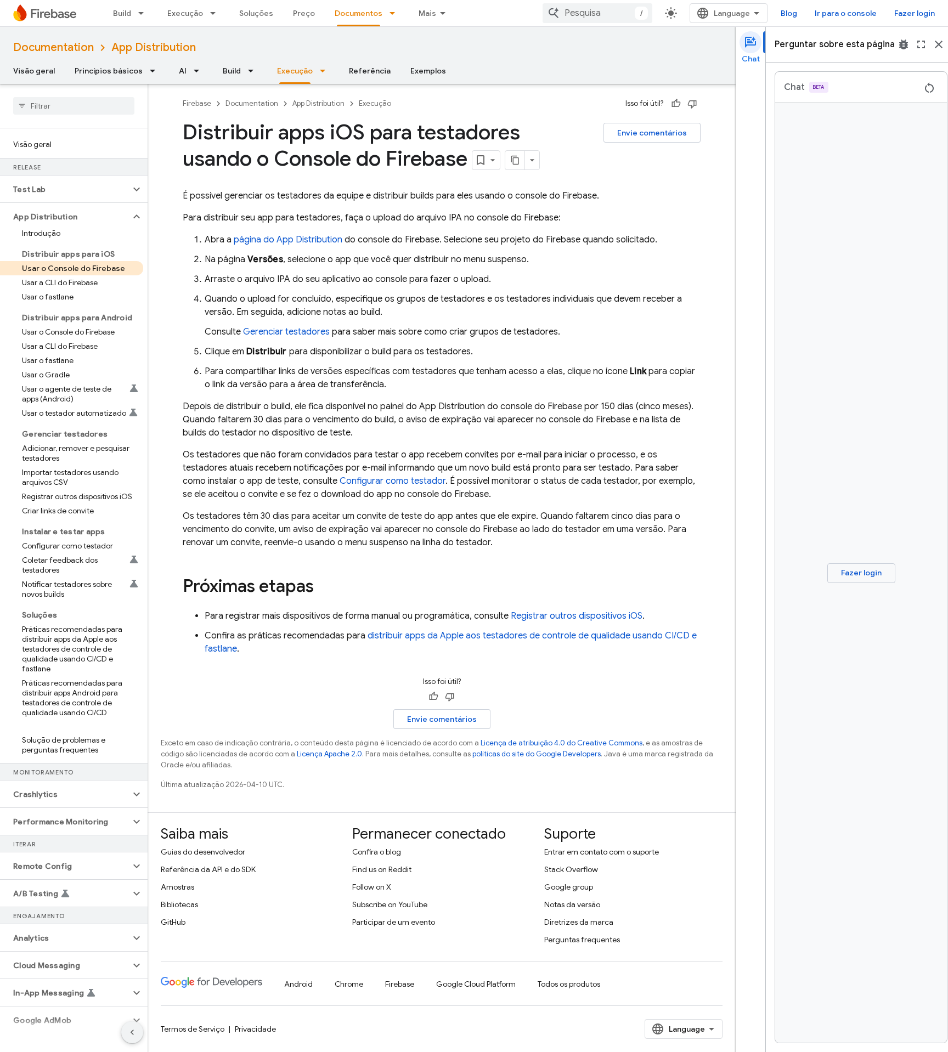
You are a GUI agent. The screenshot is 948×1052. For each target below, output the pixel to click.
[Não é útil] (692, 103)
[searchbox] (73, 106)
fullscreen (921, 44)
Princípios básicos (109, 71)
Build (122, 13)
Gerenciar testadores (286, 331)
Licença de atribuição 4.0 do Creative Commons (561, 743)
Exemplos (428, 71)
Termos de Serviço (192, 1029)
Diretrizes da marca (578, 922)
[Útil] (676, 103)
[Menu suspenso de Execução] (216, 13)
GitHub (173, 922)
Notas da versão (572, 904)
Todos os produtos (569, 984)
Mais (427, 13)
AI (183, 71)
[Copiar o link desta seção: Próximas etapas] (325, 587)
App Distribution (153, 47)
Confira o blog (376, 852)
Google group (568, 887)
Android (298, 984)
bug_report (903, 44)
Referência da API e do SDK (208, 869)
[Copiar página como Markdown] (515, 160)
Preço (304, 13)
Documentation (53, 47)
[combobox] (597, 13)
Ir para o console (846, 13)
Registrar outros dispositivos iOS (576, 615)
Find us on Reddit (381, 869)
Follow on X (371, 887)
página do (288, 239)
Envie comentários (652, 133)
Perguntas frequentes (582, 939)
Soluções (256, 13)
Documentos (358, 13)
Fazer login (914, 13)
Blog (789, 13)
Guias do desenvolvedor (203, 852)
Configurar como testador (392, 481)
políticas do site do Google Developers (536, 754)
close (938, 44)
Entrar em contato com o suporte (601, 852)
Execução (185, 13)
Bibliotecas (179, 904)
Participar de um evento (393, 922)
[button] (65, 189)
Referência (370, 71)
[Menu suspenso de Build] (144, 13)
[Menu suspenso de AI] (200, 71)
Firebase (197, 103)
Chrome (349, 984)
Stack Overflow (571, 869)
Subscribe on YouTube (389, 904)
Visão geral (34, 71)
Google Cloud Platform (476, 984)
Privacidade (255, 1029)
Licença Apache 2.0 (329, 754)
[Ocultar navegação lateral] (132, 1032)
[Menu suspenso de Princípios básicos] (156, 71)
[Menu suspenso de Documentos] (395, 13)
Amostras (177, 887)
